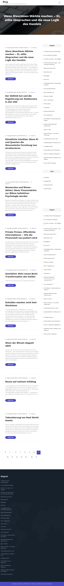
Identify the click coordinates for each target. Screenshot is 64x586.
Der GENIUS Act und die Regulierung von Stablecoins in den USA (21, 99)
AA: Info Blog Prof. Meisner (50, 55)
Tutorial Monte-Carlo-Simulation (52, 150)
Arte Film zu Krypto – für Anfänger (52, 59)
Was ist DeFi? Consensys (50, 163)
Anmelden (46, 177)
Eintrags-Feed (47, 181)
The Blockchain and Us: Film (51, 138)
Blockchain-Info (48, 72)
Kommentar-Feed (48, 185)
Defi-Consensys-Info (49, 92)
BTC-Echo (46, 79)
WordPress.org (47, 188)
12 (7, 457)
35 (31, 457)
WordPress (27, 583)
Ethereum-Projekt (48, 96)
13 (12, 457)
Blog (5, 2)
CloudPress (39, 583)
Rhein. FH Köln (47, 129)
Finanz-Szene (47, 103)
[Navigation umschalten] (59, 2)
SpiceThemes (48, 583)
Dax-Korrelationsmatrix (49, 88)
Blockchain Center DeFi (49, 68)
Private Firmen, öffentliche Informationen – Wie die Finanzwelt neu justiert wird (21, 235)
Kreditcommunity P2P (49, 111)
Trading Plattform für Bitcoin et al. (52, 142)
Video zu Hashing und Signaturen (52, 153)
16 (26, 457)
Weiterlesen (10, 78)
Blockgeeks (47, 75)
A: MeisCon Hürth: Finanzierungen (52, 51)
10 (34, 452)
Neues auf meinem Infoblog (20, 381)
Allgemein (34, 47)
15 (21, 457)
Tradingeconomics (48, 146)
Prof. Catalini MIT (48, 115)
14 (17, 457)
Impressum (46, 107)
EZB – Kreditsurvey (48, 100)
